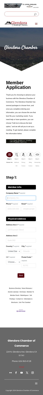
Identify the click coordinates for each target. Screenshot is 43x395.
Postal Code (27, 258)
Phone (12, 204)
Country (12, 246)
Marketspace (24, 295)
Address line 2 (11, 236)
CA (10, 257)
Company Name (15, 193)
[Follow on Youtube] (21, 372)
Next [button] (21, 275)
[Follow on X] (27, 372)
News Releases (27, 288)
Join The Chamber (25, 302)
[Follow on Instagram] (32, 372)
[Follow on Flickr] (10, 372)
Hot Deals (23, 292)
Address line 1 (15, 225)
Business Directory (15, 288)
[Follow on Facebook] (16, 372)
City (26, 246)
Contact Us (19, 299)
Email (27, 204)
